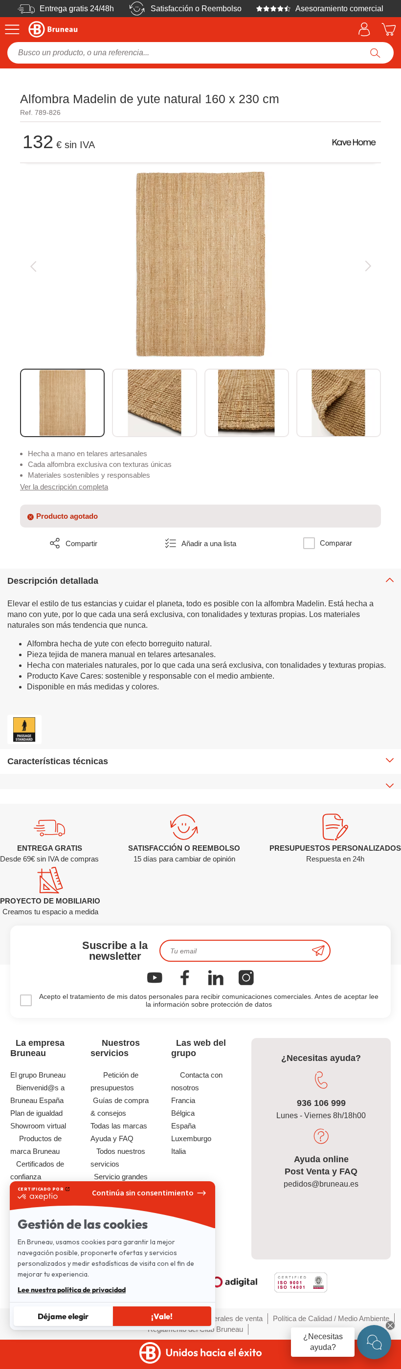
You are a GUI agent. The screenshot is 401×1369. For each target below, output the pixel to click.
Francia (183, 1100)
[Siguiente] (368, 266)
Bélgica (183, 1113)
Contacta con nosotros (197, 1081)
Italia (178, 1151)
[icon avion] (318, 951)
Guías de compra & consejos (119, 1106)
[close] (390, 1325)
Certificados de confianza (37, 1170)
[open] (374, 1342)
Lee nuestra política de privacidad (72, 1289)
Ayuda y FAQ (112, 1138)
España (183, 1126)
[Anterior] (33, 266)
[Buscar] (375, 53)
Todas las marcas (118, 1126)
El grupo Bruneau (38, 1075)
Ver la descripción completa (64, 487)
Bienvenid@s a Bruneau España (37, 1093)
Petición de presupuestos (114, 1081)
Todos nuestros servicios (117, 1157)
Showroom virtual (38, 1126)
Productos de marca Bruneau (36, 1144)
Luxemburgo (191, 1138)
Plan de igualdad (36, 1113)
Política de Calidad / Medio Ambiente (331, 1318)
